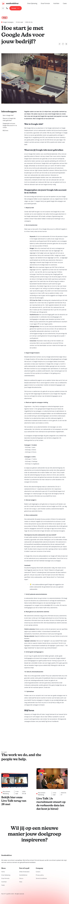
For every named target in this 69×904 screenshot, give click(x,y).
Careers (38, 872)
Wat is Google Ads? (8, 115)
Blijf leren (5, 130)
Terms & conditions (41, 878)
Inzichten (56, 3)
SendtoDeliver (23, 875)
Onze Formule (45, 3)
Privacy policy (40, 875)
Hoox (20, 882)
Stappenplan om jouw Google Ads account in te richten (10, 125)
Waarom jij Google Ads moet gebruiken (9, 119)
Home (3, 872)
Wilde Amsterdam (24, 872)
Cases (65, 3)
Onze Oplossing (32, 3)
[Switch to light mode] (3, 8)
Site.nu (21, 878)
